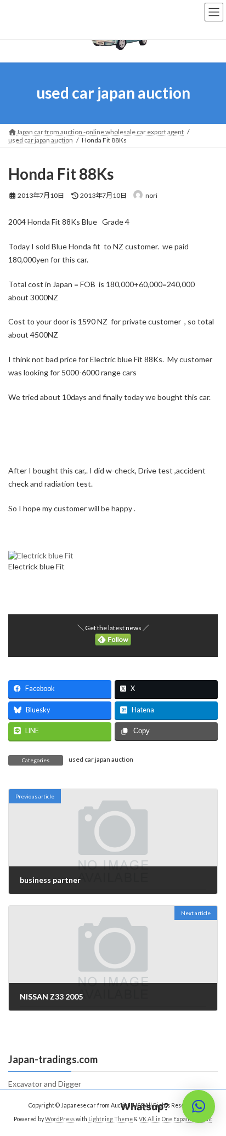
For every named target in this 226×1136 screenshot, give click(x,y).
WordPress (60, 1119)
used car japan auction (101, 759)
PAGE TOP (210, 1090)
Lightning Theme (110, 1119)
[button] (198, 1106)
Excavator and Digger (48, 1083)
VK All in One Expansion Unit (175, 1119)
